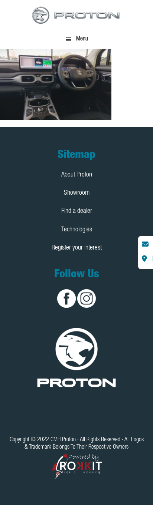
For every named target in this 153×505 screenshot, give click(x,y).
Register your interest (77, 248)
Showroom (76, 193)
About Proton (76, 175)
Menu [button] (82, 39)
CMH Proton (76, 15)
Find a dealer (76, 211)
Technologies (76, 230)
